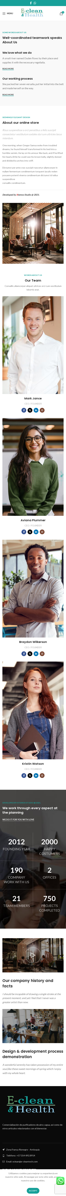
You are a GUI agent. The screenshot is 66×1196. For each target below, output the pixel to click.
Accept (33, 1190)
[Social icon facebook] (23, 410)
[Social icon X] (30, 410)
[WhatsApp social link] (35, 3)
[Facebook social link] (31, 3)
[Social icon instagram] (42, 410)
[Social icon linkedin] (36, 410)
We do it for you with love (18, 819)
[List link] (33, 1155)
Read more (8, 69)
